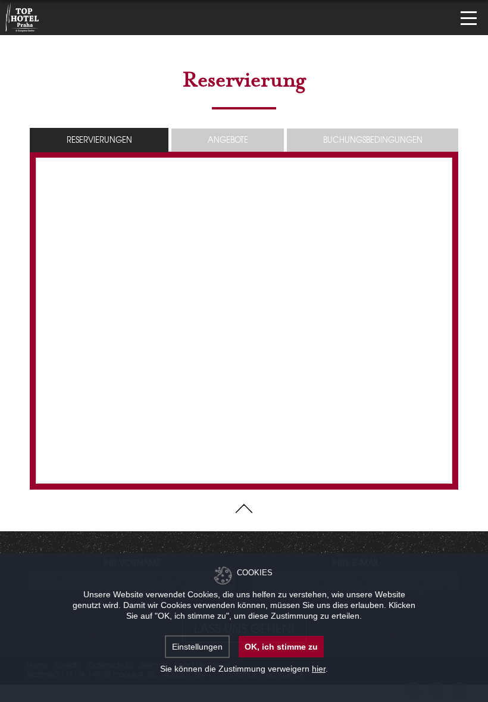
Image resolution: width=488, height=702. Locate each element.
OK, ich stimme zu (281, 646)
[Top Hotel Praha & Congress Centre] (22, 16)
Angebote (228, 139)
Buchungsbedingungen (373, 139)
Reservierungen (99, 139)
